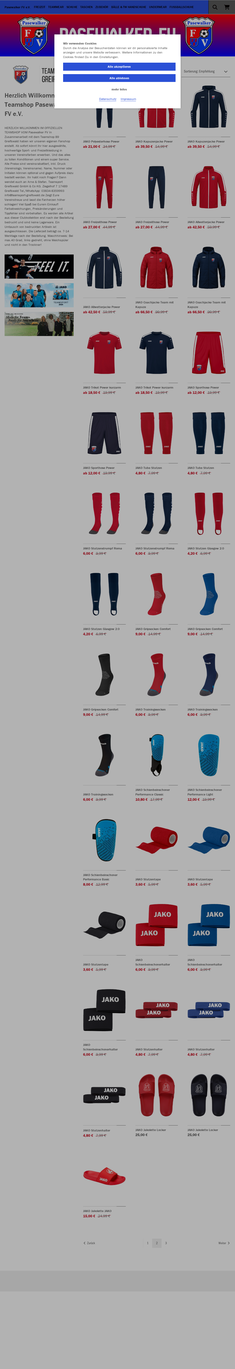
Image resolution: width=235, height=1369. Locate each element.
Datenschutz (107, 99)
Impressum (128, 99)
